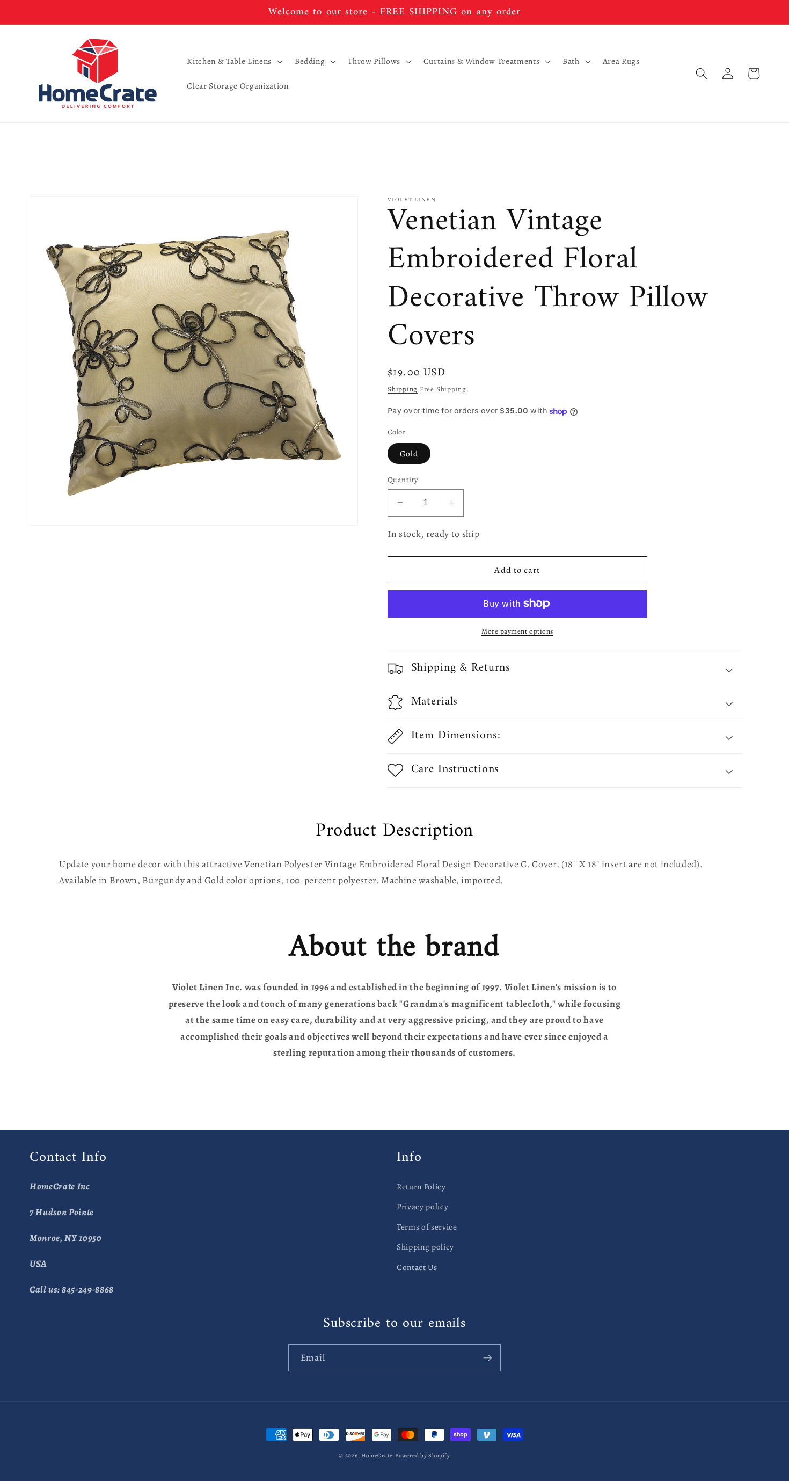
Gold (409, 453)
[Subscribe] (487, 1358)
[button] (233, 61)
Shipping (403, 389)
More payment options (517, 631)
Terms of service (427, 1226)
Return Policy (421, 1186)
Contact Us (417, 1267)
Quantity (403, 479)
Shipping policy (425, 1246)
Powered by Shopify (422, 1455)
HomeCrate (377, 1455)
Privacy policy (422, 1206)
